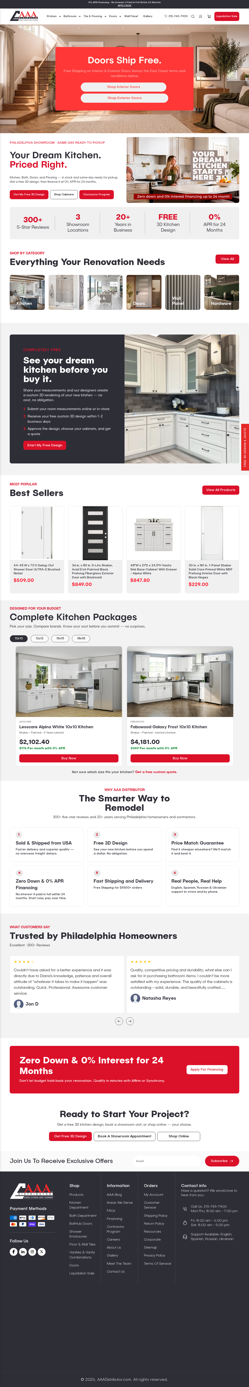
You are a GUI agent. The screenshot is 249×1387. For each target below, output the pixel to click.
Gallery (112, 1255)
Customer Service (152, 1205)
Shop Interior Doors (123, 87)
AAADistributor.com (114, 1380)
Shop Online (179, 1136)
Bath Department (82, 1216)
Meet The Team (119, 1263)
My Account (153, 1195)
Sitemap (150, 1247)
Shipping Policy (155, 1216)
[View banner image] (182, 170)
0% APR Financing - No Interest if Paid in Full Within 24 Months (124, 2)
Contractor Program (115, 1229)
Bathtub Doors (80, 1223)
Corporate (152, 1239)
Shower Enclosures (78, 1234)
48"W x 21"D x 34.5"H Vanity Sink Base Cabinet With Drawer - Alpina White (153, 569)
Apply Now (124, 5)
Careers (113, 1239)
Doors (74, 1265)
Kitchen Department (78, 1205)
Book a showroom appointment (124, 1136)
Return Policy (154, 1223)
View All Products (220, 490)
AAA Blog (114, 1195)
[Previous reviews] (119, 1021)
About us (114, 1247)
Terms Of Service (157, 1263)
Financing (114, 1219)
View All (227, 259)
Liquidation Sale (226, 16)
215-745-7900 (178, 16)
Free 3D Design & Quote (245, 447)
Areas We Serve (120, 1202)
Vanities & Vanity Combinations (82, 1255)
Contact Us (116, 1271)
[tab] (19, 638)
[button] (54, 16)
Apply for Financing (206, 1069)
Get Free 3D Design (70, 1136)
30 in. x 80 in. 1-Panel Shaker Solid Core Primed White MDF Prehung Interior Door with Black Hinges (210, 571)
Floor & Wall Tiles (82, 1244)
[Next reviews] (130, 1021)
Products (76, 1195)
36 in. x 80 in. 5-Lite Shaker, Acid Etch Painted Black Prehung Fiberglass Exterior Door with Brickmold (93, 571)
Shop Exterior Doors (125, 98)
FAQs (111, 1210)
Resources (152, 1231)
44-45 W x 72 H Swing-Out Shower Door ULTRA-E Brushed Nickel (37, 569)
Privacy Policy (154, 1255)
